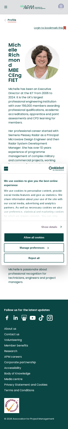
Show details (49, 226)
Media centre (13, 379)
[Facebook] (7, 319)
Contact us (11, 334)
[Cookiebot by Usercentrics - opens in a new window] (49, 168)
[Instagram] (50, 319)
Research (10, 351)
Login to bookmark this (48, 28)
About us (10, 329)
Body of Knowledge (17, 373)
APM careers (13, 357)
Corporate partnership (20, 362)
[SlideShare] (24, 319)
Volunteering (13, 340)
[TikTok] (41, 319)
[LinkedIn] (15, 319)
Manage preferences (32, 247)
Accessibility (12, 368)
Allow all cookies (34, 237)
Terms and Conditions (19, 390)
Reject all (34, 257)
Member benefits (16, 345)
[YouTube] (33, 319)
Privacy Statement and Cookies (25, 385)
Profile (12, 20)
